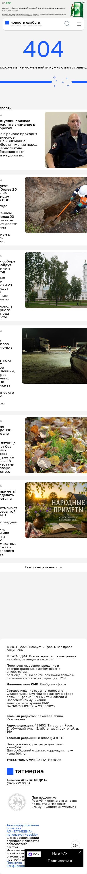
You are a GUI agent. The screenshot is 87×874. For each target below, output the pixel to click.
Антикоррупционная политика (23, 826)
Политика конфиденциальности (23, 864)
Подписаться (60, 860)
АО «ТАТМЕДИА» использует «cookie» (22, 832)
